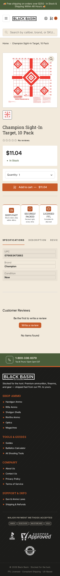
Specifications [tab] (13, 240)
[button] (10, 140)
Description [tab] (37, 240)
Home (6, 43)
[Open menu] (6, 18)
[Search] (6, 32)
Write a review (30, 325)
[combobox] (33, 32)
